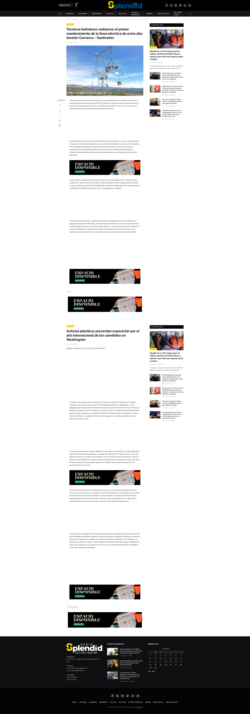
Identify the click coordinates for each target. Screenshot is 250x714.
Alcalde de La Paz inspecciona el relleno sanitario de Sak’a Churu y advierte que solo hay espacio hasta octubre (166, 55)
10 (160, 658)
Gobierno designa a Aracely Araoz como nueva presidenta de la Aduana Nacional (131, 663)
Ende (69, 291)
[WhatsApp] (60, 115)
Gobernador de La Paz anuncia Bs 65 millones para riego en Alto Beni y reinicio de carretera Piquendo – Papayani (172, 89)
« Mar (149, 671)
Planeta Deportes (136, 14)
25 (166, 664)
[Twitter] (60, 110)
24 (161, 664)
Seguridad (96, 13)
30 (155, 668)
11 (165, 658)
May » (154, 671)
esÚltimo (70, 24)
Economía (83, 13)
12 (171, 658)
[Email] (60, 125)
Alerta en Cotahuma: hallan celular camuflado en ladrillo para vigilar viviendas (172, 101)
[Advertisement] (104, 126)
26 (171, 664)
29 (150, 668)
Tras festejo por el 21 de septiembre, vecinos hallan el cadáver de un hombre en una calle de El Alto (129, 675)
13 (176, 658)
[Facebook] (60, 105)
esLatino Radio (178, 14)
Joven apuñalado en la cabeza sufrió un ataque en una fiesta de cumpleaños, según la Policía (131, 651)
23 (155, 664)
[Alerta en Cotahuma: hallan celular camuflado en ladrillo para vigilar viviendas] (155, 102)
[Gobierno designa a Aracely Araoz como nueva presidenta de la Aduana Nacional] (112, 663)
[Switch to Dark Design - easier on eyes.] (187, 14)
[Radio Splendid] (125, 5)
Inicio (74, 702)
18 (166, 661)
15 (150, 661)
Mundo (150, 13)
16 (155, 661)
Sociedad (70, 13)
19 (171, 661)
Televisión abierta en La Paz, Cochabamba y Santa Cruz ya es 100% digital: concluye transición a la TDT (172, 113)
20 (176, 661)
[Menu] (60, 14)
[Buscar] (190, 14)
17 (160, 661)
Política (110, 13)
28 (181, 664)
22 (150, 664)
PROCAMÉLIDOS (72, 607)
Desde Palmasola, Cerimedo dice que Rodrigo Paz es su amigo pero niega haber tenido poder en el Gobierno (172, 76)
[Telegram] (60, 120)
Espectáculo (163, 13)
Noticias (122, 13)
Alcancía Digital (138, 707)
